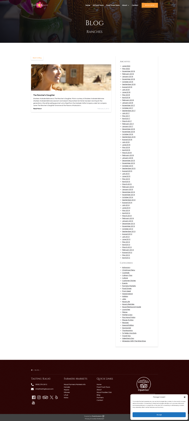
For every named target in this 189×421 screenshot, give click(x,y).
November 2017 (128, 105)
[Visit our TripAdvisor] (45, 397)
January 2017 (127, 126)
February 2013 (128, 250)
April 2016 (126, 150)
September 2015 (128, 168)
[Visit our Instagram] (39, 397)
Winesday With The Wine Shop (134, 341)
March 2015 (127, 184)
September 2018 (128, 84)
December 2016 (128, 129)
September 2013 (128, 231)
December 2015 (128, 160)
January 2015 (127, 189)
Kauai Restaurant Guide (131, 307)
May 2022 (126, 68)
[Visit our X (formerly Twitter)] (51, 397)
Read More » (37, 108)
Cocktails (125, 273)
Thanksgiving (127, 330)
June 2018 (126, 92)
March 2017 (127, 121)
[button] (185, 397)
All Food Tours (98, 5)
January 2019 (127, 76)
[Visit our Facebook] (33, 397)
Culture (125, 278)
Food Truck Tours (113, 5)
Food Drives (126, 288)
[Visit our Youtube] (33, 402)
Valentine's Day (128, 338)
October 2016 (127, 134)
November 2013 (128, 226)
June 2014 (126, 208)
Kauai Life (126, 301)
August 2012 (127, 252)
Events (125, 283)
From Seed (126, 291)
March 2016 (127, 153)
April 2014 (126, 213)
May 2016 (126, 147)
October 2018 (127, 82)
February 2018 (128, 100)
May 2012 (126, 255)
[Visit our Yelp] (56, 397)
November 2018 (128, 79)
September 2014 (128, 200)
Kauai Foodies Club (104, 392)
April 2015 (126, 181)
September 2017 (128, 111)
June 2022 (126, 66)
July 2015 (126, 174)
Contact (135, 5)
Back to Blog (37, 58)
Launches (126, 309)
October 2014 (127, 197)
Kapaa (66, 390)
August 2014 (127, 202)
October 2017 (127, 108)
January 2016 (127, 158)
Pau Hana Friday (128, 317)
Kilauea (67, 392)
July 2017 (126, 113)
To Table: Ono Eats (129, 333)
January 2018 (127, 103)
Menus (124, 312)
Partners (100, 397)
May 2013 (126, 242)
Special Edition (128, 325)
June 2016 (126, 145)
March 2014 (127, 216)
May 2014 (126, 210)
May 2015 (126, 179)
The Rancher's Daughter (44, 95)
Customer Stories (129, 280)
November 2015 (128, 163)
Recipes (125, 322)
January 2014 (127, 221)
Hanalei (67, 387)
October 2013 (127, 229)
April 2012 (126, 258)
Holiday (125, 296)
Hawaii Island (127, 294)
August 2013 (127, 234)
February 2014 (128, 218)
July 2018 (126, 90)
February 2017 (128, 124)
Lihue (66, 395)
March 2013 (127, 247)
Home (87, 5)
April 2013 (126, 244)
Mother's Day (127, 315)
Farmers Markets (129, 286)
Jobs (124, 299)
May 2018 (126, 95)
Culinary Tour (127, 275)
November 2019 (128, 71)
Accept (159, 415)
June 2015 (126, 176)
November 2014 (128, 195)
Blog (37, 370)
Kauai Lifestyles (128, 304)
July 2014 (126, 205)
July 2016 (126, 142)
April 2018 (126, 97)
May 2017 (126, 116)
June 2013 (126, 239)
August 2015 (127, 171)
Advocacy (126, 267)
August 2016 (127, 139)
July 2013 (126, 237)
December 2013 (128, 223)
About (99, 390)
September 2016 (128, 137)
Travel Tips (126, 336)
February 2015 (128, 187)
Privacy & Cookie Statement (94, 419)
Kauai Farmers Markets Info (75, 384)
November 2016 (128, 132)
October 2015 (127, 166)
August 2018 (127, 87)
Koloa (66, 397)
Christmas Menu (128, 270)
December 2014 (128, 192)
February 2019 (128, 74)
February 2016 (128, 155)
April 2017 (126, 118)
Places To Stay (128, 320)
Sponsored (126, 328)
